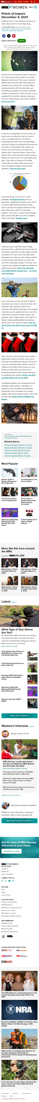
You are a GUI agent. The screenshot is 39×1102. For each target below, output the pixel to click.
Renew (20, 2)
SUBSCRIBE (12, 851)
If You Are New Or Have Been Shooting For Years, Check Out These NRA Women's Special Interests (19, 1084)
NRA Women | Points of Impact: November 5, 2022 (29, 589)
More (13, 602)
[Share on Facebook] (4, 35)
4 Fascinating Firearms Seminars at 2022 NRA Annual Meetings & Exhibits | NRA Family (18, 773)
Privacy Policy (5, 1093)
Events (28, 29)
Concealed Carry (7, 31)
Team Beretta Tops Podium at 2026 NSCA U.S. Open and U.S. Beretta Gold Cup (13, 653)
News (3, 29)
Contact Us (5, 869)
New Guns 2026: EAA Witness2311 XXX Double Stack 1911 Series (11, 689)
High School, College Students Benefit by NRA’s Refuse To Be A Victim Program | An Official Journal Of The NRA (18, 781)
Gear (15, 31)
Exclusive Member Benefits (10, 926)
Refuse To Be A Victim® (20, 734)
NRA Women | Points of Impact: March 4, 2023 (9, 571)
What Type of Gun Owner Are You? (17, 631)
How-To (8, 29)
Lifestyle (14, 29)
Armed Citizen (6, 895)
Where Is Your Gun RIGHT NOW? (11, 700)
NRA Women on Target (9, 913)
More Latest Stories (24, 716)
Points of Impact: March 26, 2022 (17, 455)
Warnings (4, 1096)
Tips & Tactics (21, 29)
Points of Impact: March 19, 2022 (17, 450)
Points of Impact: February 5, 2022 (18, 445)
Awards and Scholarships (9, 902)
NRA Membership (7, 905)
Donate (25, 2)
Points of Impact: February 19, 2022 (18, 447)
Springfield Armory (17, 199)
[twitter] (8, 35)
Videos (4, 892)
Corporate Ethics (26, 1093)
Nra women (10, 768)
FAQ (11, 1096)
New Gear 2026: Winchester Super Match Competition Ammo (12, 677)
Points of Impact (9, 436)
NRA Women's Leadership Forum (12, 908)
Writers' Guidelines (7, 874)
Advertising (5, 871)
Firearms (20, 31)
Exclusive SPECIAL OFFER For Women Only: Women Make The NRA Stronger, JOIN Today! (20, 1024)
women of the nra (21, 768)
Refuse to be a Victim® (8, 910)
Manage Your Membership (10, 932)
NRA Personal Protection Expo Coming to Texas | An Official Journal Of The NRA (18, 788)
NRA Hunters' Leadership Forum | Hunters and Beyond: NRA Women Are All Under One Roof (18, 763)
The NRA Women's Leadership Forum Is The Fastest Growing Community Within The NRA (19, 995)
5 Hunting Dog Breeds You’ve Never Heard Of (13, 664)
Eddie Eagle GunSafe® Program (23, 805)
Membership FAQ (7, 929)
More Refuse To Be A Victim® (10, 795)
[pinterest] (14, 35)
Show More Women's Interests (22, 821)
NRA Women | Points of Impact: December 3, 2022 (9, 589)
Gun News (14, 438)
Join (15, 2)
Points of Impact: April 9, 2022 (16, 453)
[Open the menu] (35, 7)
